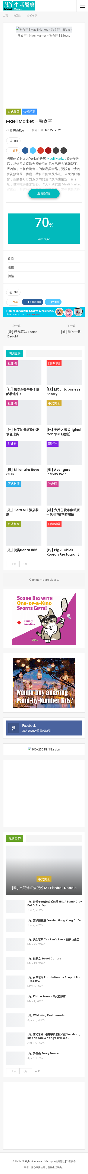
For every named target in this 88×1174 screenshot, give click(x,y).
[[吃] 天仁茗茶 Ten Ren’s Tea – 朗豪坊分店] (15, 944)
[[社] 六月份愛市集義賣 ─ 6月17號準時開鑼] (64, 493)
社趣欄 (12, 363)
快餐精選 (29, 111)
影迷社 (12, 443)
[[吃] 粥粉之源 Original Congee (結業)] (64, 412)
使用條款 (60, 1161)
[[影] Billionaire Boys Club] (23, 453)
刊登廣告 (71, 1161)
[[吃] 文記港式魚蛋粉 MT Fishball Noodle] (44, 870)
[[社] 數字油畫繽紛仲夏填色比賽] (23, 412)
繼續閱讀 (44, 193)
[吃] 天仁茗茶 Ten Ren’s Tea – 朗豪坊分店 (53, 939)
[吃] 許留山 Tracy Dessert (44, 1053)
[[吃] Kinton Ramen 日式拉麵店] (15, 1001)
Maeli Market (56, 158)
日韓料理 (54, 363)
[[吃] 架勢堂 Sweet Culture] (15, 963)
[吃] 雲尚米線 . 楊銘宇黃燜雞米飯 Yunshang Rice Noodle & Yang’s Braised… (53, 1036)
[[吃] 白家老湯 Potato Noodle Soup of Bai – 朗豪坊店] (15, 982)
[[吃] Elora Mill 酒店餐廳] (23, 493)
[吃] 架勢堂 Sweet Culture (44, 958)
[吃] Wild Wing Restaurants (46, 1015)
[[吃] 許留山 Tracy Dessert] (15, 1058)
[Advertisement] (44, 73)
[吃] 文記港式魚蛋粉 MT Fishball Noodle (44, 888)
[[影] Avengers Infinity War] (64, 453)
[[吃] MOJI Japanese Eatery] (64, 372)
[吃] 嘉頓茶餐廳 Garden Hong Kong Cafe (54, 920)
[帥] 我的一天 (71, 332)
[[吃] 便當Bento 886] (23, 533)
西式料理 (14, 483)
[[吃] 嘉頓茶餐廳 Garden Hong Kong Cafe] (15, 925)
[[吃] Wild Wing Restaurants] (15, 1020)
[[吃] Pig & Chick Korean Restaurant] (64, 533)
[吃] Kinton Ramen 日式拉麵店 (46, 996)
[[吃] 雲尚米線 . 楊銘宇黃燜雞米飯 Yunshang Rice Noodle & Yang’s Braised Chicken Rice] (15, 1039)
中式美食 (54, 403)
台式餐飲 (14, 111)
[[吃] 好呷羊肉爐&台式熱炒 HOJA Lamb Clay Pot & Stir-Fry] (15, 906)
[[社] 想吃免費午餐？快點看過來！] (23, 372)
